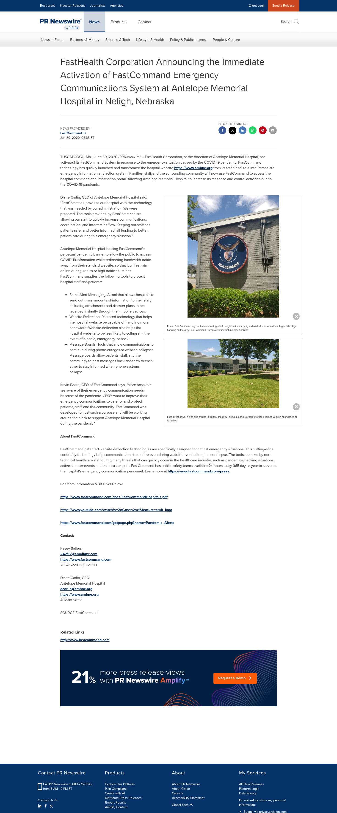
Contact (144, 22)
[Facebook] (46, 806)
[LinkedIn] (40, 806)
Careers (177, 793)
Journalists (97, 5)
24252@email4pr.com (78, 554)
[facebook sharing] (222, 130)
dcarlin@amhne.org (76, 588)
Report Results (115, 802)
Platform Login (249, 788)
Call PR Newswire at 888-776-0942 (67, 784)
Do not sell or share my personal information (262, 802)
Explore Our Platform (120, 784)
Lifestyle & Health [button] (150, 39)
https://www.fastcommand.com (85, 559)
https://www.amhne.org (193, 168)
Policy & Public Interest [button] (188, 39)
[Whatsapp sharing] (253, 130)
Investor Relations (73, 5)
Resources (47, 5)
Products (119, 22)
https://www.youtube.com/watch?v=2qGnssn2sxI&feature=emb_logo (116, 509)
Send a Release (283, 5)
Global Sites (181, 805)
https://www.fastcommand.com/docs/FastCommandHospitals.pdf (114, 497)
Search (286, 21)
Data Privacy (248, 793)
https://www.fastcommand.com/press (198, 471)
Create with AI (115, 793)
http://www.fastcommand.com (85, 639)
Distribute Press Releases (123, 798)
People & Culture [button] (226, 39)
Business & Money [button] (84, 39)
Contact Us (46, 800)
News (94, 22)
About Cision (181, 788)
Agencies (116, 5)
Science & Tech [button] (117, 39)
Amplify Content (116, 807)
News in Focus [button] (52, 39)
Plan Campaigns (116, 788)
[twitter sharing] (232, 131)
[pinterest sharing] (263, 130)
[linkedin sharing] (242, 130)
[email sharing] (273, 130)
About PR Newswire (186, 784)
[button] (233, 256)
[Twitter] (51, 806)
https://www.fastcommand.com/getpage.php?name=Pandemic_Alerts (117, 522)
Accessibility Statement (188, 798)
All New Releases (251, 784)
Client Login (257, 5)
